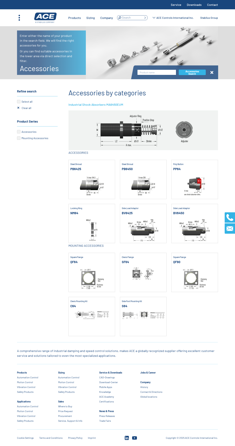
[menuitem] (74, 17)
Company (146, 382)
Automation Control (27, 377)
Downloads (194, 5)
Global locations (149, 396)
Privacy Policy (75, 437)
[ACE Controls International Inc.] (45, 18)
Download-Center (108, 382)
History (144, 387)
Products (22, 372)
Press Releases (107, 415)
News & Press (106, 411)
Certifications (106, 401)
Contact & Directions (152, 391)
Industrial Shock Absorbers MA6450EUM (95, 104)
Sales (61, 401)
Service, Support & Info (70, 420)
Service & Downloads (110, 372)
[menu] (90, 17)
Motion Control (25, 382)
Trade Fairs (105, 420)
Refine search (26, 91)
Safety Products (25, 391)
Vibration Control (26, 387)
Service (176, 5)
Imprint (92, 437)
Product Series (27, 121)
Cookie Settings (25, 437)
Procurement (65, 415)
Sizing (61, 372)
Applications (24, 401)
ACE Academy (106, 396)
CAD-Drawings (107, 377)
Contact (212, 5)
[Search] (145, 17)
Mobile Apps (105, 387)
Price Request (65, 411)
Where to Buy (65, 406)
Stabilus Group (209, 17)
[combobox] (156, 72)
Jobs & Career (148, 372)
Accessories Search (192, 72)
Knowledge (105, 391)
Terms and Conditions (51, 437)
